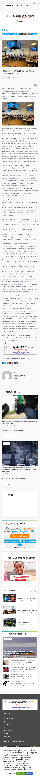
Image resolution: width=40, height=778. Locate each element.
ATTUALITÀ (6, 397)
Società (7, 724)
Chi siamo (4, 3)
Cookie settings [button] (9, 773)
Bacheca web (9, 731)
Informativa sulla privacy (22, 769)
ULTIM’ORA (14, 397)
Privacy (33, 3)
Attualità (7, 721)
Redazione (11, 3)
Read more (8, 436)
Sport (6, 727)
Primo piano (8, 718)
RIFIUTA (28, 773)
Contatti (17, 3)
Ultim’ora (7, 734)
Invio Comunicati (25, 3)
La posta (7, 737)
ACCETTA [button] (20, 773)
